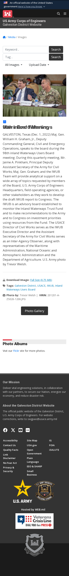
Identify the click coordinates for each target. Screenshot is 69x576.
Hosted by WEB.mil (33, 509)
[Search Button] (57, 13)
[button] (32, 6)
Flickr (16, 350)
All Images (12, 65)
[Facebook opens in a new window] (5, 430)
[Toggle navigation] (63, 13)
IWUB (50, 285)
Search (56, 49)
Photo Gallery (34, 311)
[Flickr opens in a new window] (28, 430)
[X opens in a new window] (13, 430)
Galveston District (25, 285)
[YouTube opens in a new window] (20, 430)
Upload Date (38, 65)
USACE (41, 285)
